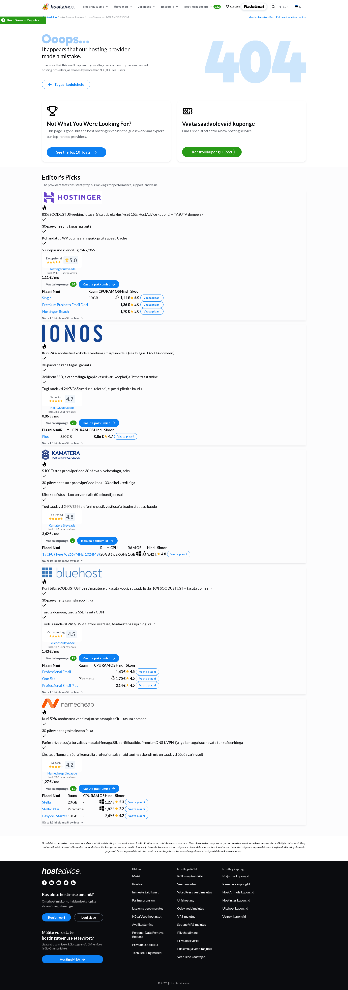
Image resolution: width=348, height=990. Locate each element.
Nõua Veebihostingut (147, 916)
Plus (45, 436)
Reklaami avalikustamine (291, 17)
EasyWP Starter (54, 816)
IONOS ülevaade (62, 407)
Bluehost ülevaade (62, 643)
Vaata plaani (152, 297)
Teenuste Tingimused (147, 953)
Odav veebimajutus (190, 908)
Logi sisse (88, 917)
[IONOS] (72, 333)
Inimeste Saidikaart (145, 892)
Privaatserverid (188, 940)
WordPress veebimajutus (194, 892)
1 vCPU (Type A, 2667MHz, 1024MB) (71, 554)
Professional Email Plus (60, 685)
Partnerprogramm (144, 900)
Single (47, 298)
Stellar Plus (50, 809)
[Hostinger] (72, 197)
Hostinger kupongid (236, 900)
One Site (49, 678)
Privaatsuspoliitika (145, 944)
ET (301, 6)
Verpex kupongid (234, 916)
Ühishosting (185, 900)
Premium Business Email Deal (65, 304)
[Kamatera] (61, 454)
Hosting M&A (70, 959)
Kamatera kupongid (236, 884)
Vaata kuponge (60, 284)
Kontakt (138, 884)
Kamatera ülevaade (62, 525)
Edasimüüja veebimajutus (194, 948)
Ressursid (167, 6)
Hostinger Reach (55, 311)
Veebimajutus (186, 884)
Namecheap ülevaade (62, 773)
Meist (136, 876)
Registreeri (56, 917)
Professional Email (56, 671)
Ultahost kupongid (235, 908)
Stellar (47, 802)
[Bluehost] (72, 572)
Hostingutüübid (93, 6)
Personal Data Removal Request (148, 934)
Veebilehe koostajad (191, 957)
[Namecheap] (68, 703)
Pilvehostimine (187, 932)
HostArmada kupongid (238, 892)
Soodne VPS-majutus (191, 924)
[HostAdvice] (58, 6)
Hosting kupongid (202, 6)
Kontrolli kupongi (212, 152)
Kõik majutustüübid (190, 876)
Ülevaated (121, 6)
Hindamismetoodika (261, 17)
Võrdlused (144, 6)
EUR (284, 6)
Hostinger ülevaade (62, 269)
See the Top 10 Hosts (73, 152)
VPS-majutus (186, 916)
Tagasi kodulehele (69, 84)
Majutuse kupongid (235, 876)
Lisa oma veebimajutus (147, 908)
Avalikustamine (142, 924)
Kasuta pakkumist (96, 284)
